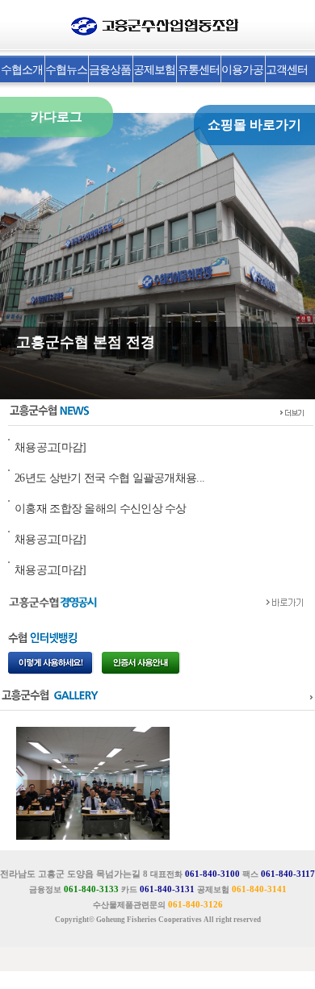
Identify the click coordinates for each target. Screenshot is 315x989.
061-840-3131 (167, 889)
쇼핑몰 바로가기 (254, 124)
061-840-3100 (212, 873)
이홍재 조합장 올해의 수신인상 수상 (101, 509)
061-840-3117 (288, 873)
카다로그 (56, 116)
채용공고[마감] (50, 447)
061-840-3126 (195, 904)
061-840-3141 (259, 889)
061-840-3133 (91, 889)
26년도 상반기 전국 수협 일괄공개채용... (109, 478)
